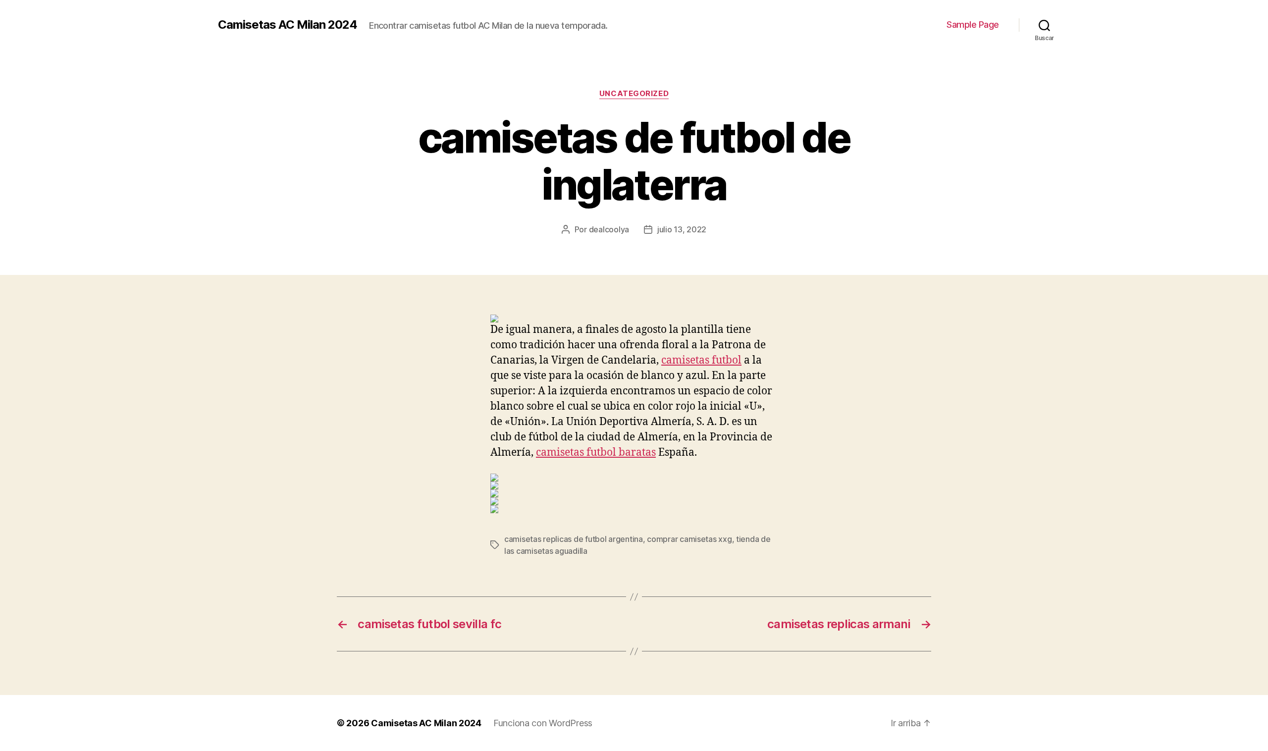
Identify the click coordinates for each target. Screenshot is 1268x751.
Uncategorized (634, 93)
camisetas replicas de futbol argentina (573, 539)
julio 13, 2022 (681, 229)
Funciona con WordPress (542, 723)
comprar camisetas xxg (689, 539)
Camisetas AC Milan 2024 (287, 25)
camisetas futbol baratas (596, 452)
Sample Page (973, 24)
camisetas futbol (701, 360)
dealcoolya (609, 229)
